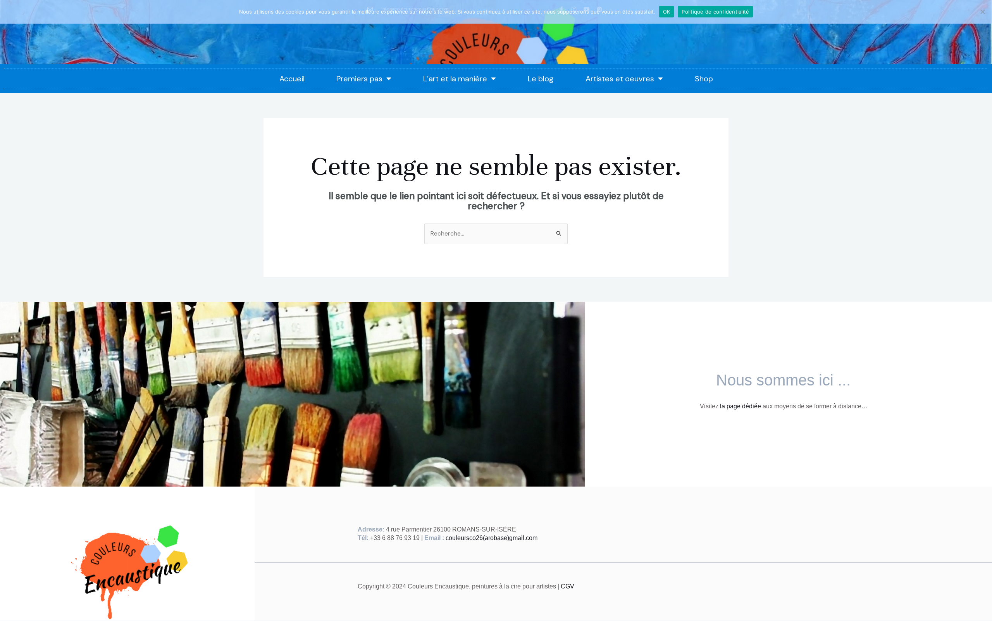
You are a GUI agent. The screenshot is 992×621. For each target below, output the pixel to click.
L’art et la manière (455, 79)
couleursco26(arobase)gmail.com (491, 538)
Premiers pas (359, 79)
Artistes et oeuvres (620, 79)
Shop (704, 79)
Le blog (541, 79)
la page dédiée (740, 406)
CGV (567, 586)
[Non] (982, 11)
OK (666, 12)
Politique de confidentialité (715, 12)
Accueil (292, 79)
